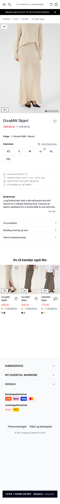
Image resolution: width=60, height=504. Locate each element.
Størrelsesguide (49, 144)
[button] (30, 223)
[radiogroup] (30, 155)
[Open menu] (3, 4)
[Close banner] (55, 12)
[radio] (8, 151)
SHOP (15, 19)
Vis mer (52, 211)
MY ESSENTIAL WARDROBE (21, 375)
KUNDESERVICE (14, 365)
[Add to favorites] (55, 121)
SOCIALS (10, 384)
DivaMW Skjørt (38, 19)
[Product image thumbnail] (46, 111)
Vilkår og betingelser (40, 426)
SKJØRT (25, 19)
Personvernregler (17, 426)
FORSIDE (6, 19)
